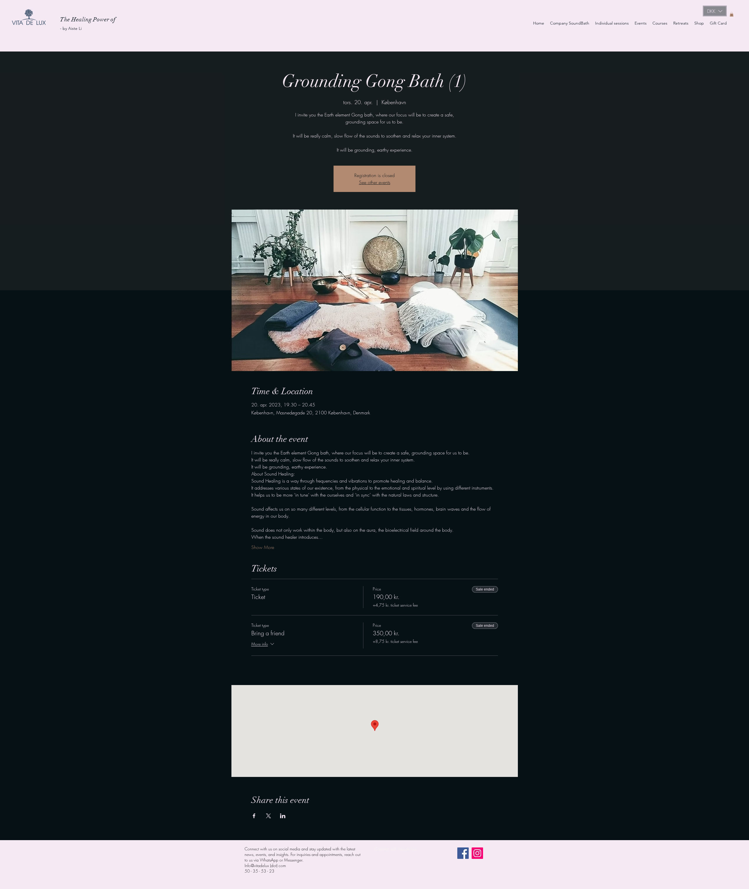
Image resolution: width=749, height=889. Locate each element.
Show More (262, 547)
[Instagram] (477, 853)
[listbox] (715, 11)
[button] (715, 11)
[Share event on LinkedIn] (283, 816)
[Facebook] (463, 853)
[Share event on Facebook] (254, 816)
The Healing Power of (88, 19)
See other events (374, 182)
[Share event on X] (268, 816)
